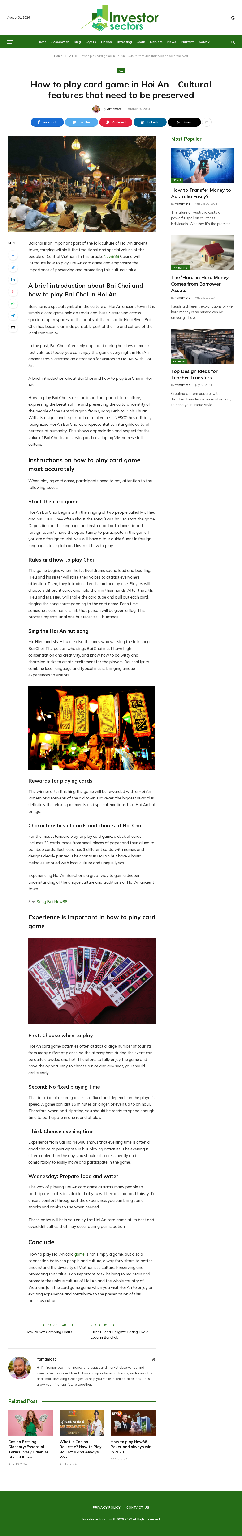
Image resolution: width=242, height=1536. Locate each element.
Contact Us (137, 1507)
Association (60, 42)
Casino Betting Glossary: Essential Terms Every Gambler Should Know (28, 1449)
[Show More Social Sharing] (207, 122)
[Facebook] (13, 255)
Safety (204, 42)
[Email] (13, 327)
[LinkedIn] (13, 279)
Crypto (91, 42)
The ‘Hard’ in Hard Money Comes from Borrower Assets (200, 283)
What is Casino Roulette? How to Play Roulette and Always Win (81, 1449)
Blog (77, 42)
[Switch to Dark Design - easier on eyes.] (232, 18)
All (121, 70)
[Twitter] (13, 267)
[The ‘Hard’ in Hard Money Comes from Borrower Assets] (202, 252)
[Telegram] (13, 315)
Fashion (179, 361)
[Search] (232, 42)
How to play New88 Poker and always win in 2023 (131, 1446)
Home (42, 42)
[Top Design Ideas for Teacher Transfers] (202, 346)
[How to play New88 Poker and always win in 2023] (133, 1422)
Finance (107, 42)
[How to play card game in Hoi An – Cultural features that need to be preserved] (82, 184)
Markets (156, 42)
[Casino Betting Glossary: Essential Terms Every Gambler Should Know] (30, 1422)
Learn (141, 42)
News (171, 42)
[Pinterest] (13, 291)
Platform (187, 42)
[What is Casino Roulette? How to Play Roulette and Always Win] (82, 1422)
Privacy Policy (107, 1507)
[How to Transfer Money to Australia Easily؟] (202, 165)
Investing (124, 42)
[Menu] (10, 42)
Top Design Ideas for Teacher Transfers (194, 374)
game (79, 1254)
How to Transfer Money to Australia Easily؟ (201, 193)
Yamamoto (114, 109)
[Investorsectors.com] (121, 17)
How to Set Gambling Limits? (49, 1332)
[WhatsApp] (13, 303)
